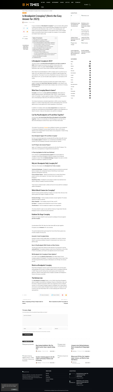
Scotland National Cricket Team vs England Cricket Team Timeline (26, 47)
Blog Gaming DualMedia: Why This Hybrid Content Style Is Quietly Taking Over (45, 347)
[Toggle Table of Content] (55, 38)
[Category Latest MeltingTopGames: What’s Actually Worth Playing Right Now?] (64, 348)
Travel (72, 98)
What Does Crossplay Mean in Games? (41, 41)
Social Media (73, 93)
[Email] (27, 31)
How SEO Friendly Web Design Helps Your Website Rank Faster (85, 52)
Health (72, 82)
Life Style (72, 86)
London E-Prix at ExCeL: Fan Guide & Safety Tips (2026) (85, 39)
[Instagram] (87, 4)
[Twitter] (86, 4)
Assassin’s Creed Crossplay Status (42, 52)
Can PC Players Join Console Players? (42, 45)
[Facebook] (84, 4)
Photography (73, 91)
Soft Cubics (66, 390)
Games (72, 79)
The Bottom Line (37, 57)
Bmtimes (26, 22)
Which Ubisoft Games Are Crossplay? (41, 49)
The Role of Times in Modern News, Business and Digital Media (75, 39)
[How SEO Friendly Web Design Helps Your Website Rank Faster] (86, 45)
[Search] (90, 4)
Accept (14, 389)
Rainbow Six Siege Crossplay (39, 50)
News (72, 88)
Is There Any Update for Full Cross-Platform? (44, 46)
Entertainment (73, 72)
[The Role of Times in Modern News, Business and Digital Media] (75, 32)
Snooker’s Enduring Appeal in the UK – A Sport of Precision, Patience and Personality (45, 358)
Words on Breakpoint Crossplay (40, 56)
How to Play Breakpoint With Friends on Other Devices (46, 53)
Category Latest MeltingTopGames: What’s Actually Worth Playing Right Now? (80, 347)
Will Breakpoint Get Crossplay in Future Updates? (45, 54)
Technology (73, 95)
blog (71, 63)
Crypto (72, 68)
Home (23, 10)
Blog (26, 10)
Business (72, 66)
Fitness (72, 77)
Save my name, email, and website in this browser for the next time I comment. (37, 331)
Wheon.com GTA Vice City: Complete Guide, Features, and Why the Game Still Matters (80, 358)
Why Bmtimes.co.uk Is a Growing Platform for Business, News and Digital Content (82, 382)
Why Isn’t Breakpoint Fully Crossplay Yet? (42, 48)
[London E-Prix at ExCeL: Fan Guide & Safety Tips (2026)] (86, 32)
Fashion (72, 75)
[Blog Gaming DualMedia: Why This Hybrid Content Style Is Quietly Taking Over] (28, 348)
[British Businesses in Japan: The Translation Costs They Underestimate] (75, 18)
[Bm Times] (30, 5)
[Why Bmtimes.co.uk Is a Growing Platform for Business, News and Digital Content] (86, 18)
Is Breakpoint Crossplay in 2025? (40, 39)
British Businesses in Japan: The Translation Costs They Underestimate (75, 25)
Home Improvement (74, 84)
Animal (72, 61)
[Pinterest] (23, 31)
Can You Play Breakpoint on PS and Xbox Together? (44, 42)
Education (72, 70)
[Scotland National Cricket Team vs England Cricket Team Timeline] (26, 41)
